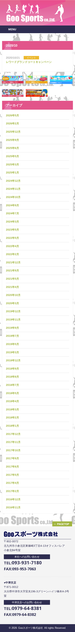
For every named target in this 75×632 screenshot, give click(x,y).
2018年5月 (12, 393)
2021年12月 (13, 262)
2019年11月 (13, 319)
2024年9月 (12, 205)
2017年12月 (13, 434)
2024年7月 (12, 213)
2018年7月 (12, 384)
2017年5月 (12, 474)
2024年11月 (13, 188)
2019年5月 (12, 344)
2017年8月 (12, 466)
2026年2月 (12, 123)
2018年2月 (12, 417)
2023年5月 (12, 229)
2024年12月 (13, 180)
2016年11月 (13, 507)
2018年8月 (12, 376)
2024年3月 (12, 221)
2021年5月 (12, 278)
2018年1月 (12, 425)
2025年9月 (12, 139)
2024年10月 (13, 197)
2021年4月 (12, 286)
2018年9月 (12, 368)
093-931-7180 (27, 562)
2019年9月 (12, 327)
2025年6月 (12, 148)
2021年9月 (12, 270)
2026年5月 (12, 115)
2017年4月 (12, 482)
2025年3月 (12, 164)
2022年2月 (12, 254)
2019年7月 (12, 335)
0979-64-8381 (27, 608)
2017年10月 (13, 450)
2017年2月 (12, 491)
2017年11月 (13, 442)
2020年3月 (12, 303)
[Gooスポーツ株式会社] (35, 21)
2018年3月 (12, 409)
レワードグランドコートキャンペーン (29, 61)
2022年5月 (12, 237)
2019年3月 (12, 352)
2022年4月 (12, 246)
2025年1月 (12, 172)
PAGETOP (63, 524)
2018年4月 (12, 401)
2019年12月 (13, 311)
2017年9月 (12, 458)
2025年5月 (12, 156)
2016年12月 (13, 499)
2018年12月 (13, 360)
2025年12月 (13, 131)
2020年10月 (13, 295)
